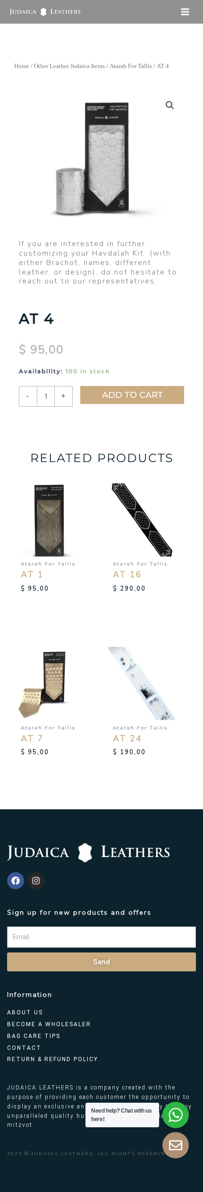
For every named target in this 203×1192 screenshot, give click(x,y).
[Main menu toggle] (185, 12)
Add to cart (132, 395)
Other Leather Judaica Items (69, 65)
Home (21, 65)
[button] (169, 105)
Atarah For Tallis (131, 65)
